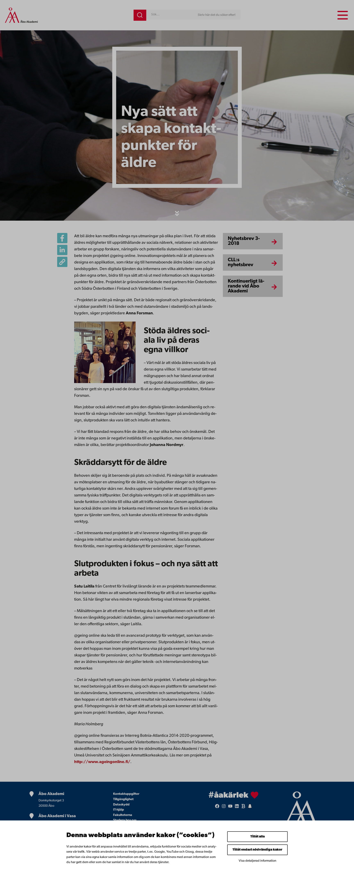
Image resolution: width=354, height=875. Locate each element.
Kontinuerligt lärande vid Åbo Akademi (246, 286)
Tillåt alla (257, 836)
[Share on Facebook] (62, 238)
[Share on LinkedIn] (62, 250)
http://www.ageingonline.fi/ (102, 762)
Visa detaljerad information (257, 860)
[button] (177, 213)
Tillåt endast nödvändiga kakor (257, 849)
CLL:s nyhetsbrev (240, 262)
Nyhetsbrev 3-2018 (244, 241)
